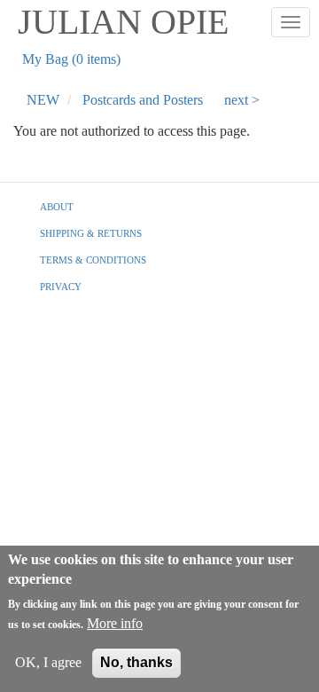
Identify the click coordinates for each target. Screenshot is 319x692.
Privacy (61, 286)
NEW (43, 99)
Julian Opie (123, 22)
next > (242, 99)
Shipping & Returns (91, 233)
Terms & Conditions (93, 260)
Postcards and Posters (142, 99)
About (57, 206)
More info (115, 623)
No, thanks (136, 662)
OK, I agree (48, 662)
